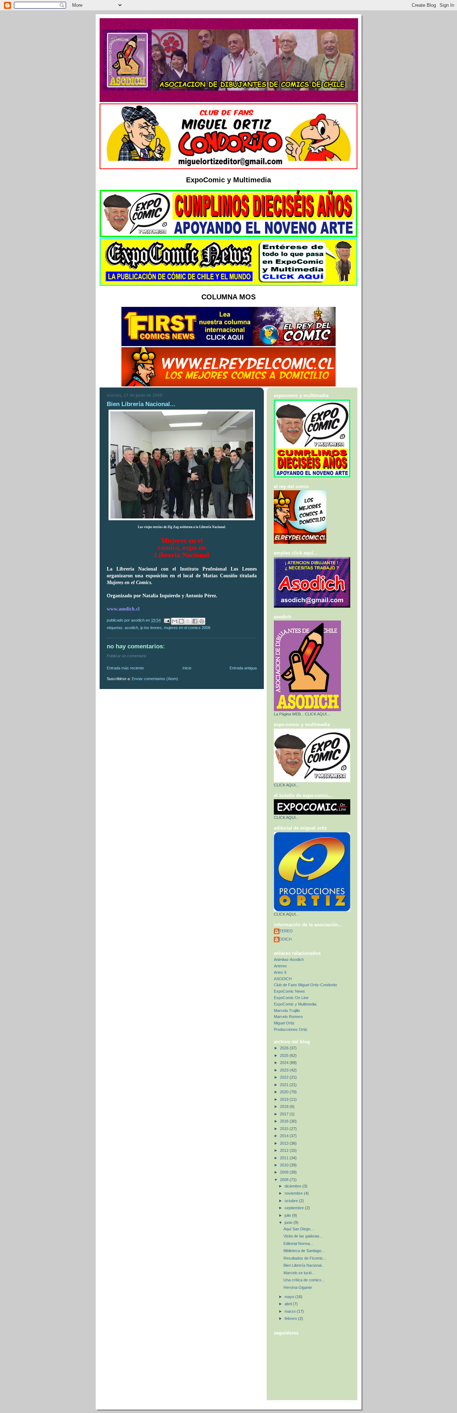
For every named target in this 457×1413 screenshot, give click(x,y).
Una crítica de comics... (304, 1280)
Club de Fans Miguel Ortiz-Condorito (305, 985)
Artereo (280, 966)
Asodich (131, 628)
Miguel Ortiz (284, 1023)
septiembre (295, 1208)
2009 (285, 1172)
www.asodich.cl (123, 609)
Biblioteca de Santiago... (304, 1251)
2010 (285, 1165)
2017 (285, 1114)
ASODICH (283, 939)
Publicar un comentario (126, 656)
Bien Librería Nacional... (304, 1265)
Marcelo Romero (288, 1016)
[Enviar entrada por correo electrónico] (166, 620)
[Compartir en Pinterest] (201, 621)
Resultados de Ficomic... (304, 1258)
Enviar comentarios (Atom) (155, 679)
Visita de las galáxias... (303, 1236)
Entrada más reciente (125, 668)
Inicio (186, 668)
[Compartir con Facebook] (195, 621)
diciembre (293, 1186)
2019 (285, 1099)
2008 (285, 1180)
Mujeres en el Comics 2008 (187, 628)
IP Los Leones (151, 628)
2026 (285, 1048)
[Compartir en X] (188, 621)
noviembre (294, 1193)
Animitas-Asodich (289, 959)
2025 (285, 1055)
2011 (285, 1158)
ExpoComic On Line (291, 998)
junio (289, 1222)
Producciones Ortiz (290, 1029)
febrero (291, 1318)
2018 (285, 1106)
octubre (292, 1201)
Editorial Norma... (298, 1243)
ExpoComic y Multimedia (295, 1004)
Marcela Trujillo (287, 1010)
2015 (285, 1128)
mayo (290, 1297)
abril (289, 1304)
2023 (285, 1070)
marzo (291, 1311)
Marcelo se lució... (299, 1273)
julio (288, 1215)
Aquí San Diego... (298, 1229)
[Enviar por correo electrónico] (174, 621)
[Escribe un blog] (181, 621)
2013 (285, 1143)
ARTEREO (283, 931)
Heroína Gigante (297, 1287)
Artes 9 (280, 972)
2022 (285, 1077)
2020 (285, 1092)
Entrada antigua (243, 668)
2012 (285, 1150)
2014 (285, 1136)
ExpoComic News (289, 991)
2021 (285, 1085)
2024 (285, 1062)
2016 (285, 1121)
